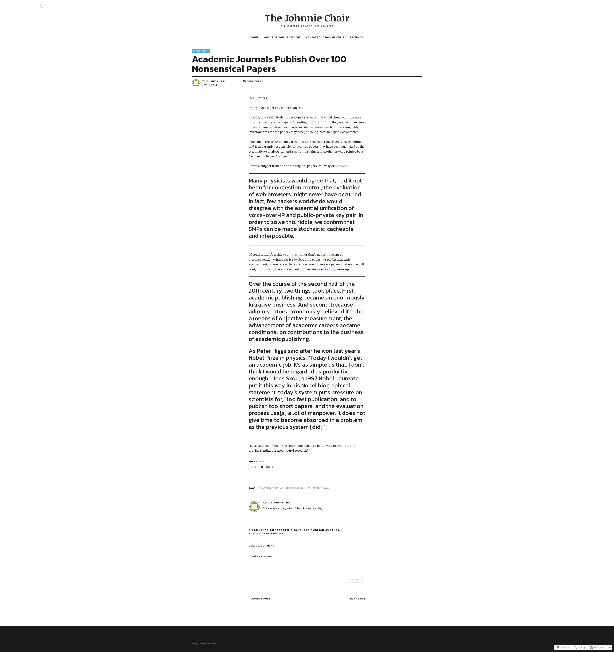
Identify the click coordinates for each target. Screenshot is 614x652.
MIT (307, 488)
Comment (354, 579)
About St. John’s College (282, 37)
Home (255, 37)
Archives (356, 37)
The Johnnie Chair (307, 17)
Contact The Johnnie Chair (325, 37)
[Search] (40, 6)
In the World (294, 488)
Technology (320, 488)
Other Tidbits (201, 50)
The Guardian (320, 122)
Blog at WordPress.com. (204, 643)
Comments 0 (255, 81)
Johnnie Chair (215, 81)
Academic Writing (271, 488)
